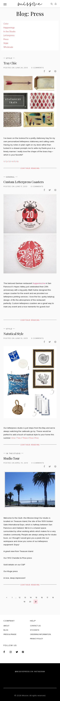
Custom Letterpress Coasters (23, 182)
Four (31, 438)
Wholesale (8, 47)
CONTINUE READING (30, 168)
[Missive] (30, 4)
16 (42, 597)
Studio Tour (11, 458)
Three (25, 438)
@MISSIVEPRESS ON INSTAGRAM (30, 672)
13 (25, 597)
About (6, 626)
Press (6, 39)
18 (53, 597)
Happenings (9, 27)
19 (24, 602)
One (13, 438)
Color (6, 24)
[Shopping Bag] (56, 5)
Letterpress (9, 35)
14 (30, 597)
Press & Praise (9, 634)
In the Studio (9, 31)
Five (37, 438)
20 (30, 602)
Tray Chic (10, 63)
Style (5, 43)
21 (35, 602)
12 (19, 597)
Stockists (34, 630)
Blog (5, 630)
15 (36, 597)
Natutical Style (13, 334)
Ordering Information (40, 634)
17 (47, 597)
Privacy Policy (36, 639)
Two (19, 438)
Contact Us (35, 626)
